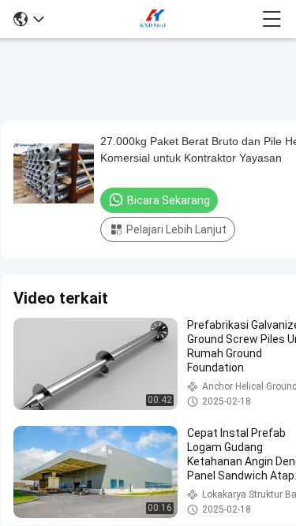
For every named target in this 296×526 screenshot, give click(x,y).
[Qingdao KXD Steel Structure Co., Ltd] (153, 19)
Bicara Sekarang (168, 200)
